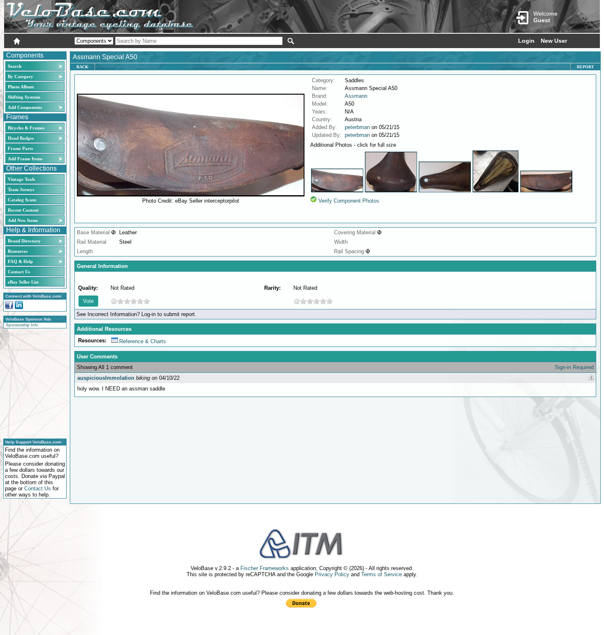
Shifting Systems (24, 97)
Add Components (25, 107)
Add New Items (23, 220)
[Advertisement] (32, 382)
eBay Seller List (23, 281)
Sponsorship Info (22, 325)
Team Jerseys (21, 189)
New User (554, 40)
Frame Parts (20, 148)
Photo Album (21, 86)
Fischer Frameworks (264, 568)
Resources (18, 251)
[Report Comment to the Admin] (591, 378)
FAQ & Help (20, 261)
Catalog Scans (22, 199)
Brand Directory (24, 240)
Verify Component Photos (348, 201)
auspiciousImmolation (105, 378)
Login (526, 40)
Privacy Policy (332, 574)
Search (14, 66)
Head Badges (21, 138)
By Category (20, 76)
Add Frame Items (25, 158)
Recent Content (23, 210)
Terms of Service (381, 574)
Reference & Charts (142, 341)
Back (82, 67)
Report (585, 67)
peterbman (357, 127)
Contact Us (19, 271)
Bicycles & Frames (27, 127)
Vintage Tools (21, 179)
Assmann (356, 96)
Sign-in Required (574, 367)
